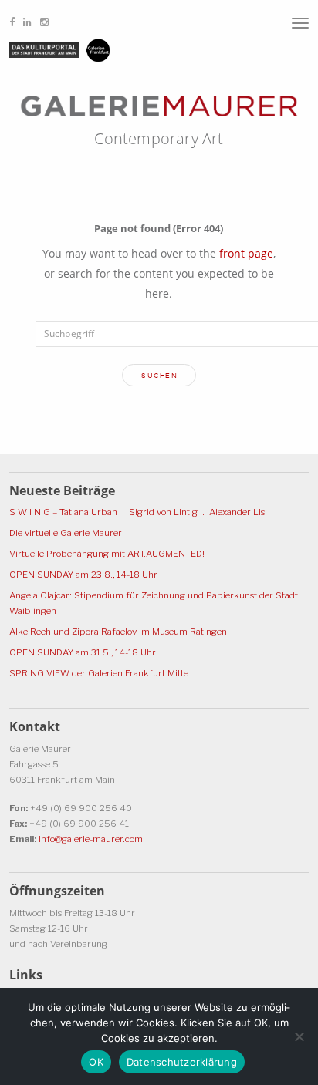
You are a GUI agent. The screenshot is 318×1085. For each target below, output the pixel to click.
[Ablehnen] (298, 1036)
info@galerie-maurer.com (91, 839)
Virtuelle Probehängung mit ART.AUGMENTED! (107, 553)
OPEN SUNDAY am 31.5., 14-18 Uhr (82, 652)
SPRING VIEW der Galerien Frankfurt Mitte (98, 673)
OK (96, 1062)
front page (246, 253)
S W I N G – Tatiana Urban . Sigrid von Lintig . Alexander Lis (137, 512)
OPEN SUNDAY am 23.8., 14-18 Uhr (83, 574)
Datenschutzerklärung (182, 1062)
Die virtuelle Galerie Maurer (65, 532)
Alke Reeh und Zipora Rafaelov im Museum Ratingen (118, 631)
